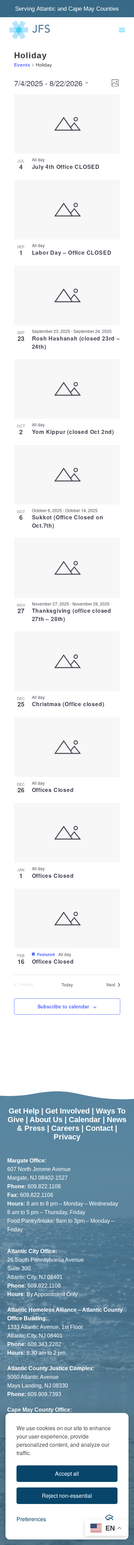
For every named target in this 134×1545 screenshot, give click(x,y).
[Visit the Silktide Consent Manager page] (109, 1519)
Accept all (67, 1473)
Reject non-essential (67, 1496)
